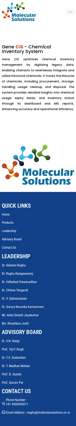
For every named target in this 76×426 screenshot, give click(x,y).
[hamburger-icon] (70, 12)
